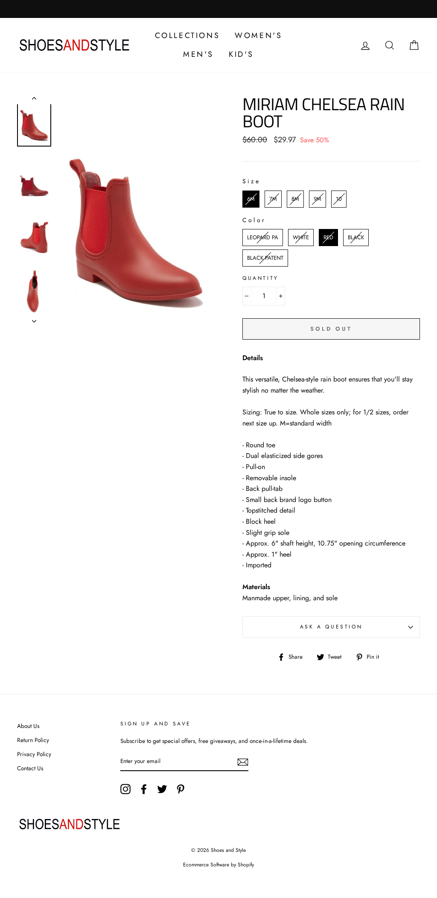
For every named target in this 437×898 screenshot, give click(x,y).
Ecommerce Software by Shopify (218, 865)
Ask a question (331, 627)
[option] (136, 213)
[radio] (250, 199)
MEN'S (198, 54)
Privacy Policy (34, 754)
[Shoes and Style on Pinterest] (180, 789)
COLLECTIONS (187, 35)
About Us (28, 726)
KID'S (241, 54)
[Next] (34, 318)
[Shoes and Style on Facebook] (144, 789)
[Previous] (34, 100)
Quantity (260, 278)
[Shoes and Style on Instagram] (125, 789)
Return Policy (33, 740)
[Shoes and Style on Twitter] (162, 789)
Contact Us (30, 768)
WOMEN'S (258, 35)
